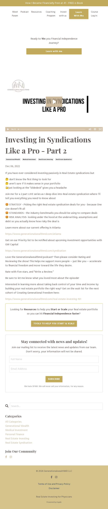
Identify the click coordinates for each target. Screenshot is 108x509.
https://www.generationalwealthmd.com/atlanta (33, 234)
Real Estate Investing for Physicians (54, 497)
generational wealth (13, 159)
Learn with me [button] (54, 51)
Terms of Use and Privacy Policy (54, 484)
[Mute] (89, 129)
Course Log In (94, 14)
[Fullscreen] (100, 129)
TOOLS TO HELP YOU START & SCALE (54, 324)
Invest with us (63, 14)
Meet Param (15, 14)
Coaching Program (50, 14)
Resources (36, 12)
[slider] (52, 129)
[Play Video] (7, 129)
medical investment (29, 159)
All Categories (13, 422)
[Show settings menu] (95, 129)
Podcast (25, 12)
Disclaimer (54, 488)
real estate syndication (64, 159)
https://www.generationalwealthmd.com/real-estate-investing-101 (43, 299)
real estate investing (46, 159)
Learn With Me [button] (79, 14)
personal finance (14, 434)
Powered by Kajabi (54, 502)
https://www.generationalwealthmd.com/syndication (35, 251)
